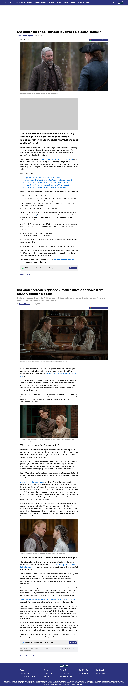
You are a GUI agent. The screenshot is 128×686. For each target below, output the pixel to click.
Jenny (35, 215)
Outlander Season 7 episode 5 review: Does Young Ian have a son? (46, 187)
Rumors (51, 2)
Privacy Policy (48, 673)
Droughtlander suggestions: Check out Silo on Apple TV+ (42, 178)
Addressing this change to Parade (32, 482)
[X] (117, 2)
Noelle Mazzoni (24, 304)
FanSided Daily (101, 670)
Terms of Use (65, 673)
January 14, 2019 (48, 236)
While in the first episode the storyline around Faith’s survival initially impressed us (48, 599)
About (73, 2)
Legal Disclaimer (102, 673)
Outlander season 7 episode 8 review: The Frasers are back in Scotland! (47, 180)
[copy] (31, 40)
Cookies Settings (66, 676)
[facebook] (113, 2)
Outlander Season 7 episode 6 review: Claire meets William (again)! (46, 185)
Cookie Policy (83, 673)
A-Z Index (47, 676)
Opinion (66, 2)
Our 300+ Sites (84, 670)
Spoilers (58, 2)
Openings (47, 670)
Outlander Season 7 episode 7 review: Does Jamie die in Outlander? (46, 182)
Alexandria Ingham (26, 36)
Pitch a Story (24, 673)
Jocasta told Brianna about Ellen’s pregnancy (57, 159)
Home (22, 274)
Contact (63, 670)
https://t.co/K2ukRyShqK (44, 233)
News (23, 2)
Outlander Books (40, 2)
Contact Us (80, 2)
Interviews (30, 2)
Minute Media (11, 681)
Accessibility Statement (28, 676)
